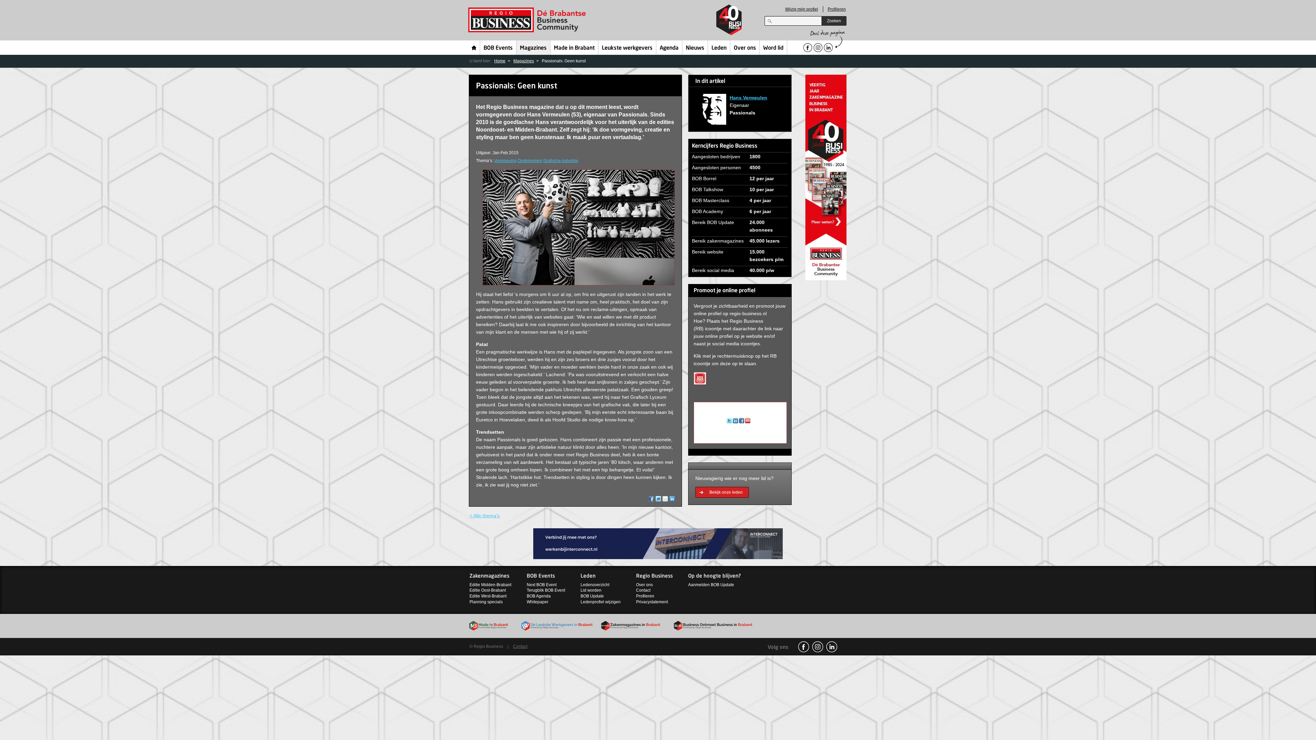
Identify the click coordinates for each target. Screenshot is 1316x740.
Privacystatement (652, 602)
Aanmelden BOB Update (711, 584)
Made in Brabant (574, 48)
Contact (643, 590)
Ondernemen (529, 160)
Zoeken (834, 20)
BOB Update (592, 596)
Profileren (837, 9)
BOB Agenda (539, 596)
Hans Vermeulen (748, 97)
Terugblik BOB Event (546, 590)
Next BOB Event (542, 584)
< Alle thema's (485, 515)
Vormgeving (505, 160)
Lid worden (591, 590)
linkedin (831, 646)
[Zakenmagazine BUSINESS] (825, 177)
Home (474, 47)
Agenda (669, 48)
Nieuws (695, 48)
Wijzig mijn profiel (801, 9)
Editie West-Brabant (488, 596)
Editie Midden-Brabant (490, 584)
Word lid (773, 48)
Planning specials (486, 602)
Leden (719, 48)
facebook (803, 646)
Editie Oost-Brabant (488, 590)
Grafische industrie (560, 160)
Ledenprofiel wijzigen (601, 602)
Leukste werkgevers (627, 48)
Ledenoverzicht (595, 584)
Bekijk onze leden (726, 492)
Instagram (817, 646)
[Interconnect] (658, 543)
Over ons (745, 48)
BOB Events (498, 48)
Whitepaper (537, 602)
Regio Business (528, 20)
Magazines (533, 48)
